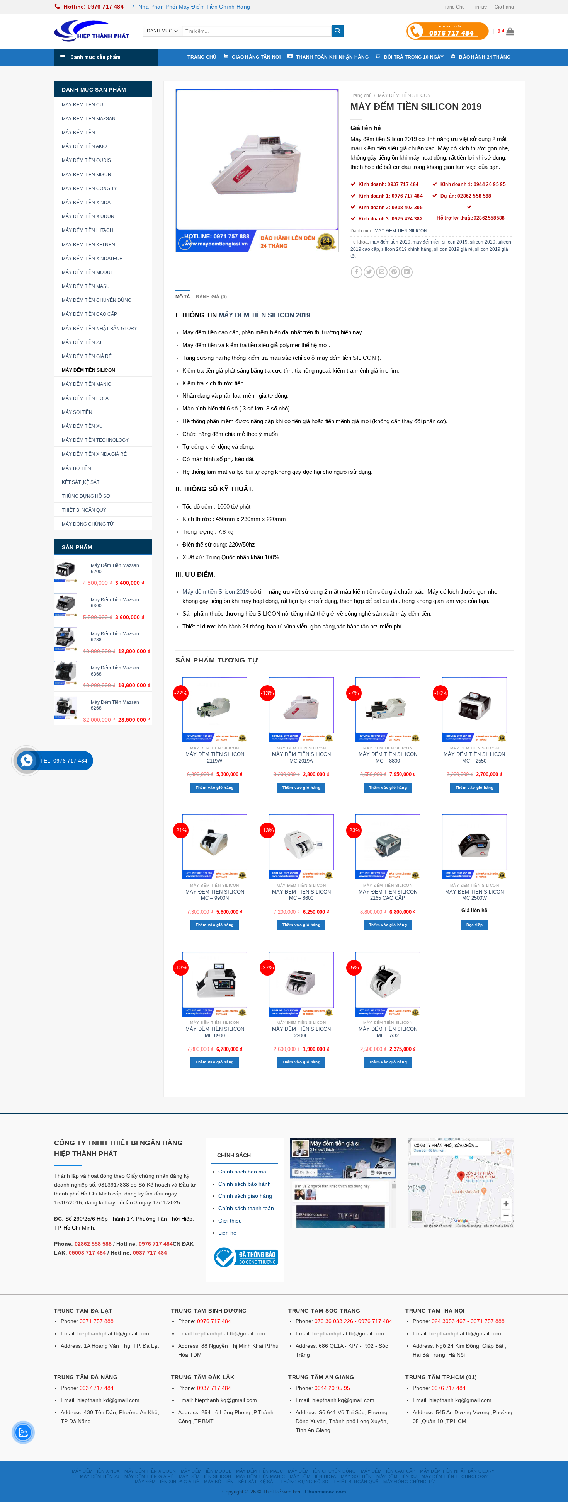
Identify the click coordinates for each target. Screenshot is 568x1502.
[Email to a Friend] (382, 272)
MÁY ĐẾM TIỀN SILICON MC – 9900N (214, 895)
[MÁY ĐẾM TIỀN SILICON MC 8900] (215, 984)
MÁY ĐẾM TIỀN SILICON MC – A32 (388, 1032)
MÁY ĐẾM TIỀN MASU (86, 286)
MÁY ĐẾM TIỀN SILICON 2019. (265, 315)
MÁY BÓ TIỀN (76, 468)
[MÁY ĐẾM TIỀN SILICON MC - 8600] (301, 846)
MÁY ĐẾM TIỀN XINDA (86, 202)
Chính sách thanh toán (246, 1208)
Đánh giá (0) (211, 297)
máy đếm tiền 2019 (390, 242)
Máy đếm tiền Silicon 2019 (215, 591)
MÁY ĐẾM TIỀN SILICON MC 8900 (214, 1032)
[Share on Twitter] (369, 272)
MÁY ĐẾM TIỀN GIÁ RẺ (87, 356)
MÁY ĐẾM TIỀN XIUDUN (88, 216)
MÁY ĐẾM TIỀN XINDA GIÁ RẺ (94, 454)
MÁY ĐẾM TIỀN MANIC (86, 384)
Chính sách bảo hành (244, 1184)
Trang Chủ (453, 7)
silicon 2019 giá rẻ (453, 249)
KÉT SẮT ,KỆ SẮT (80, 482)
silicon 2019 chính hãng (406, 249)
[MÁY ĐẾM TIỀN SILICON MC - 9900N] (215, 846)
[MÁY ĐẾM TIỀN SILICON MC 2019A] (301, 709)
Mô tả (182, 297)
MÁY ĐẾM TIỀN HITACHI (88, 230)
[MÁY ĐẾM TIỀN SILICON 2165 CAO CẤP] (388, 846)
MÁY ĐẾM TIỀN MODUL (87, 272)
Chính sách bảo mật (243, 1171)
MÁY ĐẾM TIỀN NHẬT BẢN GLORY (99, 328)
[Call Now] (26, 760)
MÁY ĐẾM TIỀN (78, 132)
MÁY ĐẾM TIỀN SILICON (88, 370)
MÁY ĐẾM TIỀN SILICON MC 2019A (301, 757)
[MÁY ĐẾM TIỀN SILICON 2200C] (301, 984)
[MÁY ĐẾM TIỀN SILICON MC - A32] (388, 984)
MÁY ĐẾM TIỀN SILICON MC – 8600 (301, 895)
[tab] (182, 297)
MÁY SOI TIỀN (77, 412)
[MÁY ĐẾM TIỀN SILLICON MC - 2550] (475, 709)
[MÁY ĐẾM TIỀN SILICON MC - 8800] (388, 709)
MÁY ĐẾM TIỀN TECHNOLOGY (95, 440)
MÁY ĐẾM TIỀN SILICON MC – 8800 (388, 757)
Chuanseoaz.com (325, 1492)
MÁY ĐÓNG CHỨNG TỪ (88, 524)
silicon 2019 (482, 242)
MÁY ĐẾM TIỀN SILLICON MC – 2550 (474, 757)
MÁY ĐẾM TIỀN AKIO (84, 146)
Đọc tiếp (474, 925)
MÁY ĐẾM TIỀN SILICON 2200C (301, 1032)
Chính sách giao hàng (245, 1196)
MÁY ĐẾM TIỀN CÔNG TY (89, 188)
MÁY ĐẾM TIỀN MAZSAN (89, 118)
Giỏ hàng (504, 7)
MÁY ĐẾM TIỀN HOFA (85, 398)
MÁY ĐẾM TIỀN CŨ (82, 104)
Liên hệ (227, 1233)
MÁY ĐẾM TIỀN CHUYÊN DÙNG (96, 300)
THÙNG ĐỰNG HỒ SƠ (86, 496)
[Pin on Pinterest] (394, 272)
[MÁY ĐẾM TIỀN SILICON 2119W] (215, 709)
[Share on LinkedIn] (407, 272)
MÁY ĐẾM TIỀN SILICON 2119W (214, 757)
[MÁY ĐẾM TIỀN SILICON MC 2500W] (475, 846)
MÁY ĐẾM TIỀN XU (82, 426)
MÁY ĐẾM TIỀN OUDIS (86, 160)
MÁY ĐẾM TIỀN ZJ (81, 342)
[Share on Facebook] (356, 272)
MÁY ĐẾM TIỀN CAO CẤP (89, 314)
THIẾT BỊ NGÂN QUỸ (84, 510)
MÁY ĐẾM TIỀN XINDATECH (92, 258)
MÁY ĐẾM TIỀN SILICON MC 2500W (474, 895)
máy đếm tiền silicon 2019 (440, 242)
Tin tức (480, 7)
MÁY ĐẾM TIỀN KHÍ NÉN (88, 244)
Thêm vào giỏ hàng (214, 787)
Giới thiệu (230, 1221)
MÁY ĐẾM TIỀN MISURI (87, 174)
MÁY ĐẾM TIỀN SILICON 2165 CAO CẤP (388, 895)
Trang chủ (361, 95)
